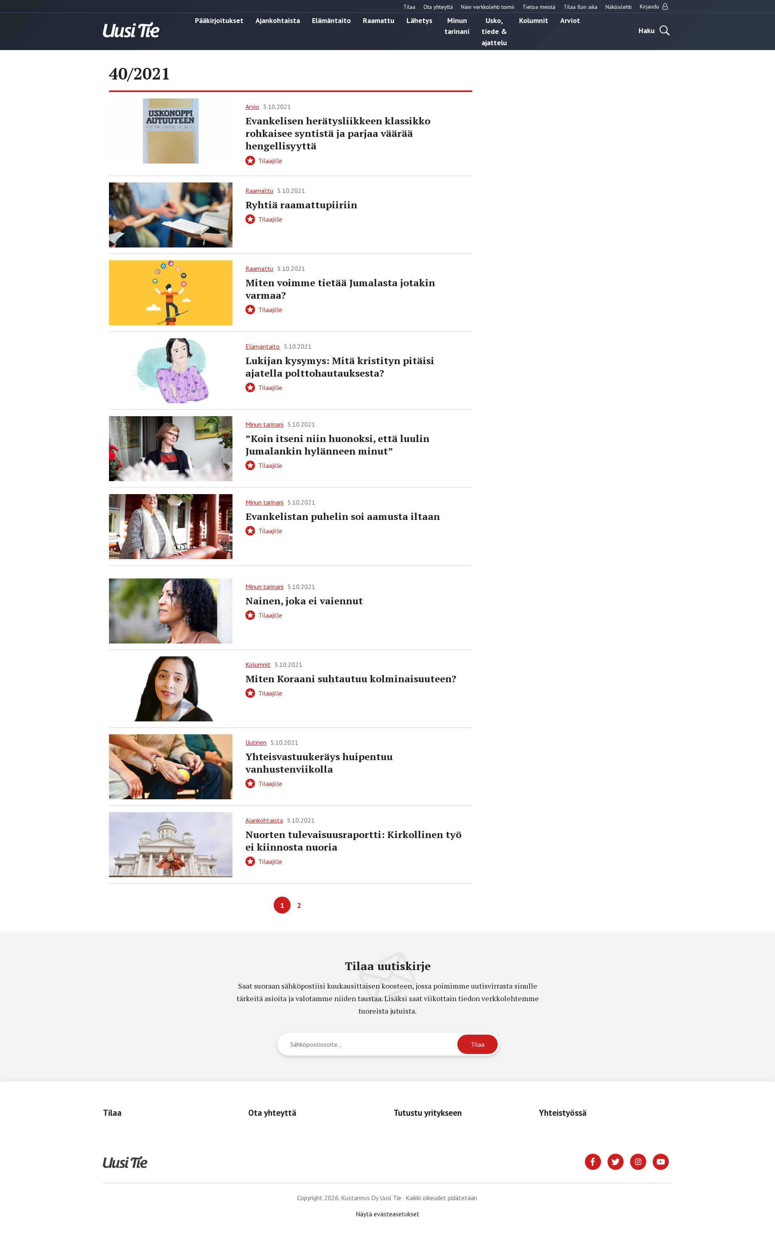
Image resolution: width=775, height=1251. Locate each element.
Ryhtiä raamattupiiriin (301, 204)
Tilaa (409, 6)
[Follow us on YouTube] (661, 1161)
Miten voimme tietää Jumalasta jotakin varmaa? (340, 289)
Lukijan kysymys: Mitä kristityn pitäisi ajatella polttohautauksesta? (339, 366)
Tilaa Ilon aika (580, 6)
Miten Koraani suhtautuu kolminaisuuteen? (350, 678)
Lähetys (419, 20)
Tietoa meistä (538, 6)
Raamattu (378, 20)
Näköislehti (618, 6)
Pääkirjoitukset (219, 20)
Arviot (570, 20)
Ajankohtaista (278, 20)
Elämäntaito (331, 20)
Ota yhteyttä (438, 6)
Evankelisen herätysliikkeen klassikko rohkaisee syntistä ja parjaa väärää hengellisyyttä (337, 133)
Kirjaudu (650, 6)
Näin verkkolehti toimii (487, 6)
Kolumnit (533, 20)
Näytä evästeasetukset (387, 1214)
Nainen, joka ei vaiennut (304, 600)
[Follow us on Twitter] (615, 1161)
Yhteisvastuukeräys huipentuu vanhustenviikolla (319, 762)
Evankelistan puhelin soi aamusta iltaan (342, 516)
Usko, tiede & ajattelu (494, 31)
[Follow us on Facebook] (593, 1161)
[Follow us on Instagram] (638, 1161)
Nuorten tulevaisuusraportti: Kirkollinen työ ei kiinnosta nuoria (353, 840)
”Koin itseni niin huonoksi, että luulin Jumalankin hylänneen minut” (337, 444)
